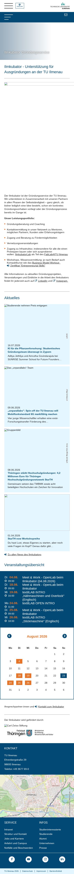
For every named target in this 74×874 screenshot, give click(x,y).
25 (19, 682)
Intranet (8, 829)
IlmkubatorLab (23, 254)
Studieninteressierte (50, 829)
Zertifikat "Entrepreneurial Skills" (27, 265)
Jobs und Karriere (14, 838)
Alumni (43, 838)
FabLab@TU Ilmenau (56, 254)
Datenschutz (27, 871)
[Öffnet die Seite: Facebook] (12, 859)
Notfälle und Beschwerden (18, 847)
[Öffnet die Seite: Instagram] (45, 859)
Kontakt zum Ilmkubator (51, 706)
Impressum (41, 871)
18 (19, 675)
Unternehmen (46, 843)
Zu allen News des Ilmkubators (24, 554)
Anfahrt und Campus (15, 843)
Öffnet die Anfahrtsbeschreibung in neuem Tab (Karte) (29, 776)
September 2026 (64, 636)
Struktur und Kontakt (15, 834)
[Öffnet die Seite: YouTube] (29, 859)
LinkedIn (42, 280)
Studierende (45, 834)
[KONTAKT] (66, 14)
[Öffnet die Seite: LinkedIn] (62, 859)
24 (10, 682)
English (20, 6)
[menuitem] (20, 829)
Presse (43, 847)
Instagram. (62, 280)
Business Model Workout (46, 262)
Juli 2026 (9, 636)
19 (28, 675)
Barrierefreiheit (56, 871)
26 (28, 682)
